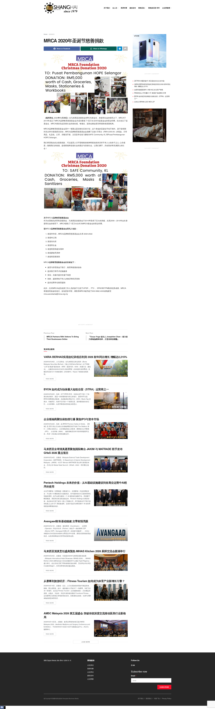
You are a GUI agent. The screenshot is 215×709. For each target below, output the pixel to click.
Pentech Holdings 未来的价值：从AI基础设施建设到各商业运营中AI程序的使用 (85, 484)
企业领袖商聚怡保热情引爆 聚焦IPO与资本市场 (71, 419)
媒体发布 (133, 8)
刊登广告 (157, 698)
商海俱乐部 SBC (154, 8)
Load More (86, 642)
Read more (51, 378)
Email (134, 676)
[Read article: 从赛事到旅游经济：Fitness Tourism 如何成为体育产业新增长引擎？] (111, 592)
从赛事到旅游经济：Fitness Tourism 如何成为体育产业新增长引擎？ (84, 581)
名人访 (114, 8)
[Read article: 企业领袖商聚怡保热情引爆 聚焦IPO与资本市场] (111, 430)
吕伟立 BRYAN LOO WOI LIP (144, 102)
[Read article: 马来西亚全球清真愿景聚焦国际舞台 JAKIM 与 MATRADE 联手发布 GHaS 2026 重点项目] (111, 464)
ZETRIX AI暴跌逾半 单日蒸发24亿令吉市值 (149, 81)
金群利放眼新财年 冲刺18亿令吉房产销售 (148, 90)
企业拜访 (90, 672)
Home (45, 34)
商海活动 (141, 8)
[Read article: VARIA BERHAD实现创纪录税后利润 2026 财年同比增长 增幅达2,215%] (111, 368)
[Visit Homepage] (60, 8)
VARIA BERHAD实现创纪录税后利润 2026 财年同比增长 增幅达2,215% (85, 357)
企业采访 (90, 665)
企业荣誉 (90, 679)
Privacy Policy (166, 698)
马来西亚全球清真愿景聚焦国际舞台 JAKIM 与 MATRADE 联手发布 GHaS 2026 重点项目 (83, 451)
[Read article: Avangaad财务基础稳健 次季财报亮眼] (111, 532)
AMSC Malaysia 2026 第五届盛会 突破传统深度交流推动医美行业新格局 (85, 615)
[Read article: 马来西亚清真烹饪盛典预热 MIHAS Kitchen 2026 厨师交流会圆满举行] (111, 562)
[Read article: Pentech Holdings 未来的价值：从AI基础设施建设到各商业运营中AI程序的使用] (111, 497)
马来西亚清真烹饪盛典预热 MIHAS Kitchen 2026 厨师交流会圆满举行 (84, 551)
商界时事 (124, 8)
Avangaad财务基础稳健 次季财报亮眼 (66, 521)
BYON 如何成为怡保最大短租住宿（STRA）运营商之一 (76, 389)
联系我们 (149, 698)
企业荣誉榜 (166, 8)
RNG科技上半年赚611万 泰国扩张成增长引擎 (150, 93)
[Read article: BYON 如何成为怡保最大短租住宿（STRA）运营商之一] (111, 400)
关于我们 (107, 8)
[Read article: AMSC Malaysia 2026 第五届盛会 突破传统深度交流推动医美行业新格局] (111, 628)
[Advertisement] (107, 24)
